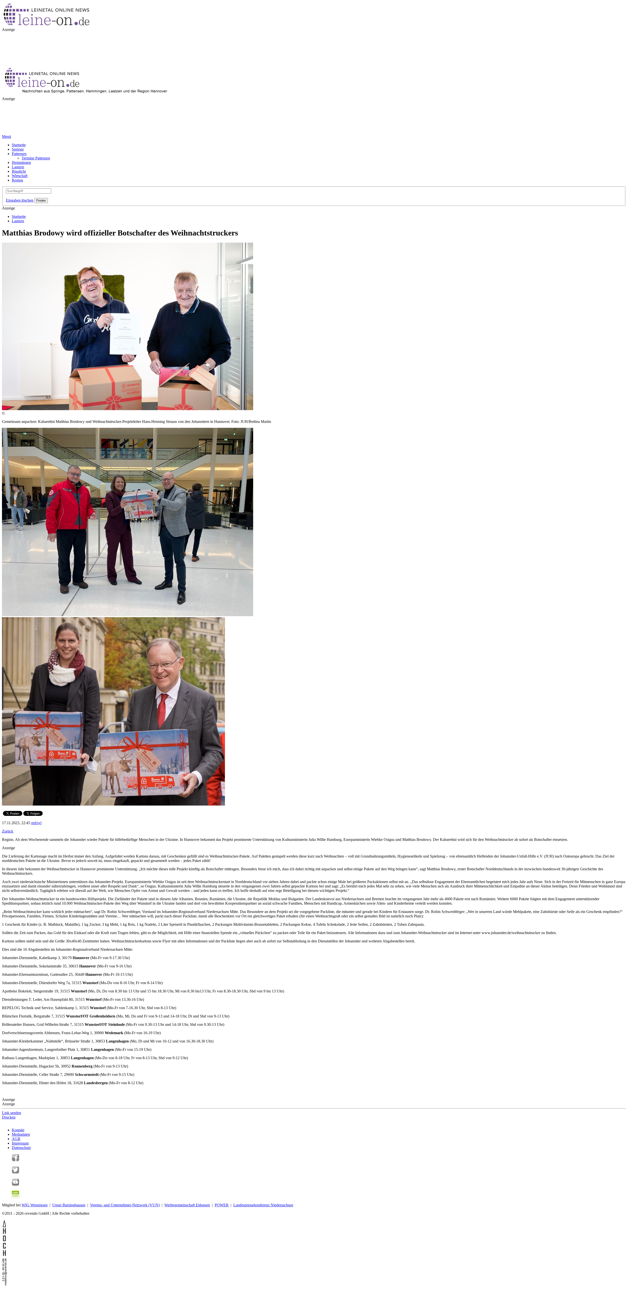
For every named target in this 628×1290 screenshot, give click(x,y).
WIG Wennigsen (35, 1205)
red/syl (36, 823)
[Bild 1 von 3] (127, 409)
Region (17, 180)
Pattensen (19, 154)
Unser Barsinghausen (68, 1205)
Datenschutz (21, 1148)
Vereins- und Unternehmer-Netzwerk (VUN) (125, 1205)
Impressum (20, 1143)
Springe (18, 149)
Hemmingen (21, 162)
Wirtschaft (19, 176)
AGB (16, 1139)
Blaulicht (19, 171)
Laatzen (18, 167)
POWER (222, 1205)
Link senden (11, 1113)
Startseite (19, 145)
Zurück (7, 831)
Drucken (8, 1117)
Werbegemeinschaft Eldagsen (187, 1205)
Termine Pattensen (36, 158)
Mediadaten (21, 1134)
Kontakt (18, 1130)
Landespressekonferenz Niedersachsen (263, 1205)
